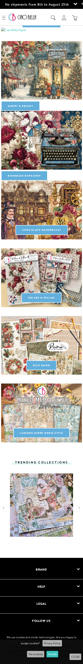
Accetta (52, 654)
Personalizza (36, 654)
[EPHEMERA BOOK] (41, 30)
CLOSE (75, 657)
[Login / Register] (64, 18)
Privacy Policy (52, 643)
